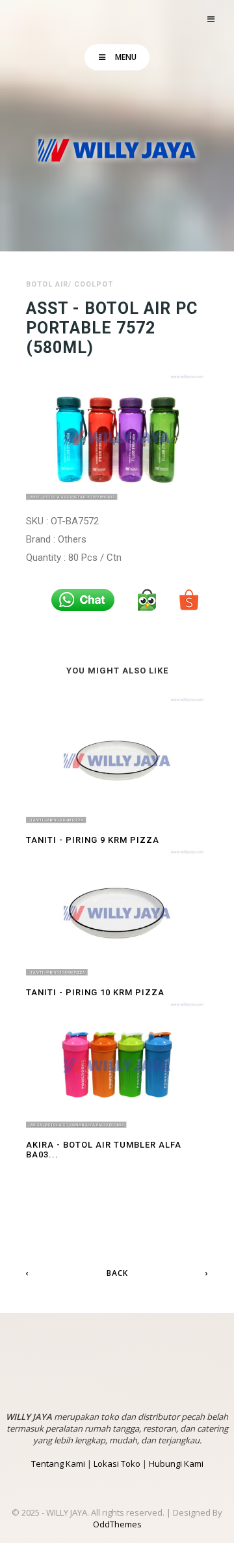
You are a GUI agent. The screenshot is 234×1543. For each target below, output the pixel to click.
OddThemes (117, 1524)
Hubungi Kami (176, 1463)
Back (117, 1273)
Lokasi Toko (117, 1463)
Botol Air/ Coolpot (69, 284)
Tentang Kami (58, 1463)
